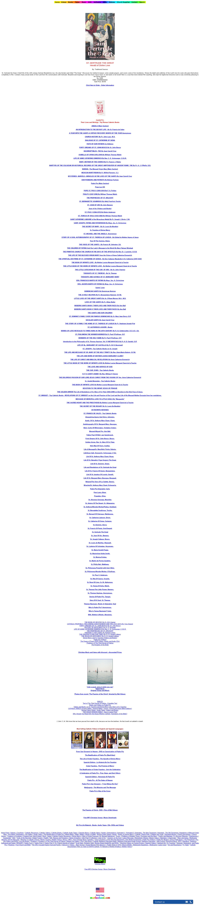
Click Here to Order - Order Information (100, 85)
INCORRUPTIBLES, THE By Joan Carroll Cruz (100, 151)
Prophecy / (35, 841)
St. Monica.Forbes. (100, 557)
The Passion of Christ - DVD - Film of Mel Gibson (100, 810)
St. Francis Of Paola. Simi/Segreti (100, 528)
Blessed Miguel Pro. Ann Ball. (100, 431)
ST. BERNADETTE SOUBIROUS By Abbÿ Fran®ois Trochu (100, 201)
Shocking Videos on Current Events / (132, 843)
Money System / (46, 840)
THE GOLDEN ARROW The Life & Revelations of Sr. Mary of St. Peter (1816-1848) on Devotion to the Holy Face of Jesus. (100, 392)
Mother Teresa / (57, 840)
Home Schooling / (75, 838)
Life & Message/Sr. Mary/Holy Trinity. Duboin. (100, 449)
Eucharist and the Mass (149, 836)
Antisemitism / (112, 833)
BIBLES (100, 701)
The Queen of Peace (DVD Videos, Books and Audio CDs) (100, 641)
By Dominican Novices (107, 291)
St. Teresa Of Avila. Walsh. (100, 586)
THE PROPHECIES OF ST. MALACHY (100, 198)
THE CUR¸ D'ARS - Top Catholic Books (100, 370)
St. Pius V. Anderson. (100, 575)
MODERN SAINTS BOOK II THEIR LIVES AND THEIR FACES (95, 309)
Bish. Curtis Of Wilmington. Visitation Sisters (100, 428)
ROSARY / (20, 843)
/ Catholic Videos (45, 833)
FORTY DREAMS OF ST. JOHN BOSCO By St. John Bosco (100, 147)
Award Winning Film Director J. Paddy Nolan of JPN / (104, 845)
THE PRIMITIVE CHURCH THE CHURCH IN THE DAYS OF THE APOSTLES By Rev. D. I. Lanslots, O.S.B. (100, 252)
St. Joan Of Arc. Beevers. (100, 535)
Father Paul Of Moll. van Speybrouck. (100, 435)
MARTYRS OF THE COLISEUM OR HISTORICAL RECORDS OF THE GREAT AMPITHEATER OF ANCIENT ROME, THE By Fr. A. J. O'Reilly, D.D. (100, 165)
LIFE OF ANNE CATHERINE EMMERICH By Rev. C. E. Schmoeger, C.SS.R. (100, 158)
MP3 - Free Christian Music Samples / (81, 840)
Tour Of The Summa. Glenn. (100, 241)
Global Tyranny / (38, 838)
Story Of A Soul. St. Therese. (100, 600)
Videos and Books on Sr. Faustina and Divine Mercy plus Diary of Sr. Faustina (100, 707)
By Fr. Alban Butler (108, 302)
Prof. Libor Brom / (87, 841)
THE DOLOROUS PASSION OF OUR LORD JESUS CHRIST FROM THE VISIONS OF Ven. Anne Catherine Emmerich (100, 377)
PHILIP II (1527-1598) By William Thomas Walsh (100, 194)
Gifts (13, 838)
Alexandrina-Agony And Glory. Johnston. (100, 417)
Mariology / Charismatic (168, 838)
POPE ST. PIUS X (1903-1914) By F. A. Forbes (100, 191)
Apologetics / (20, 834)
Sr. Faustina (171, 843)
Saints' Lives (100, 288)
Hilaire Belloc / (70, 834)
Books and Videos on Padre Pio (100, 705)
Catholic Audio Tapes (70, 833)
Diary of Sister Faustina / (91, 836)
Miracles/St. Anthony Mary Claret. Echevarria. (100, 485)
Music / (65, 840)
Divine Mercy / (77, 836)
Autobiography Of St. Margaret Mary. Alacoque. (100, 424)
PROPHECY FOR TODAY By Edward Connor (100, 633)
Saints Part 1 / (29, 843)
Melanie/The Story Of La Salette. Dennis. (100, 482)
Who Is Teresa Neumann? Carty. (100, 611)
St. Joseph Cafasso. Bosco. (100, 539)
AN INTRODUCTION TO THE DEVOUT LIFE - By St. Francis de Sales (100, 129)
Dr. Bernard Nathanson (107, 836)
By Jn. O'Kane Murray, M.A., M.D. (114, 298)
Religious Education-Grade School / (130, 841)
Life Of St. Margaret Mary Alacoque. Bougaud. (100, 478)
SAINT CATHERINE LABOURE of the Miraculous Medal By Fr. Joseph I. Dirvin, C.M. (100, 219)
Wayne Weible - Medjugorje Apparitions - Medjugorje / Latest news (144, 845)
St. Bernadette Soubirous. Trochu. (100, 510)
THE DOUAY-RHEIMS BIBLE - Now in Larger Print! (100, 712)
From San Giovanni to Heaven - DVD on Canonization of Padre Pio (100, 751)
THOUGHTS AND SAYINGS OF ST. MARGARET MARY (100, 277)
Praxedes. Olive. (100, 496)
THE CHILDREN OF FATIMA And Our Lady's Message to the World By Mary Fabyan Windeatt (100, 248)
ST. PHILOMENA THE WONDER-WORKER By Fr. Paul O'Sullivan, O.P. (100, 334)
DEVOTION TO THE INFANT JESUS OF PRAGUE (100, 388)
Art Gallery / (29, 834)
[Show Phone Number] (190, 901)
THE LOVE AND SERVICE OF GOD (100, 367)
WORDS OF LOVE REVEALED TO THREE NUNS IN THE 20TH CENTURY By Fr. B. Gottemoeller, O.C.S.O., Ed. (100, 331)
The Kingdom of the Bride (100, 645)
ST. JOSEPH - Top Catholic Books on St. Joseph (100, 349)
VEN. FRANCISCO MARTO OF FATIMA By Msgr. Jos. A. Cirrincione (100, 280)
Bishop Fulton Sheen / (104, 834)
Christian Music (100, 864)
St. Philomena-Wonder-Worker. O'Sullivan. (100, 571)
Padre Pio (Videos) (100, 639)
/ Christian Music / (84, 833)
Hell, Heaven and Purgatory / (59, 838)
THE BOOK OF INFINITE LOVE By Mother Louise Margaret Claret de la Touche (100, 385)
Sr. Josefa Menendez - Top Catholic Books (100, 381)
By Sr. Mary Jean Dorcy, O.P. (121, 316)
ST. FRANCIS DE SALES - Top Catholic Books (100, 413)
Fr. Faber (186, 845)
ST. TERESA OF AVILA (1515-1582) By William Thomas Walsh (100, 216)
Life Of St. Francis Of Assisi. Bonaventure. (100, 471)
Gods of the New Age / (24, 838)
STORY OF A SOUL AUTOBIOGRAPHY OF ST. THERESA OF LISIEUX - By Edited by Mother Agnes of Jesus (100, 237)
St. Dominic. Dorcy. (100, 525)
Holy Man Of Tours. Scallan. (100, 446)
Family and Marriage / (165, 836)
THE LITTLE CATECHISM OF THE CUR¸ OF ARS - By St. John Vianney (100, 270)
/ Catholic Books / (57, 833)
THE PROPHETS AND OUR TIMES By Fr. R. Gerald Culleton (100, 634)
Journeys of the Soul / (115, 838)
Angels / (104, 833)
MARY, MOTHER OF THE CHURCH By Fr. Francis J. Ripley (100, 162)
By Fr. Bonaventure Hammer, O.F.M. (109, 295)
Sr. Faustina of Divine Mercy (100, 230)
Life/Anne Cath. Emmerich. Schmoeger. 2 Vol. (100, 453)
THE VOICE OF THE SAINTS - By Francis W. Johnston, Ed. (100, 244)
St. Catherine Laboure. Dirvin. (100, 518)
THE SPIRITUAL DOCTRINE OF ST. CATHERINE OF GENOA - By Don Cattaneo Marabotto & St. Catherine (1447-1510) (100, 259)
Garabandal (7, 838)
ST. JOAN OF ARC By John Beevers (100, 205)
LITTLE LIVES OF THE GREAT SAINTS (88, 298)
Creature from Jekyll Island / (33, 836)
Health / (46, 838)
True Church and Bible (23, 845)
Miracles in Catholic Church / (30, 840)
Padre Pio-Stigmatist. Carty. (100, 489)
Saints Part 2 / (39, 843)
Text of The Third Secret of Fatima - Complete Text (100, 703)
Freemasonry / (194, 836)
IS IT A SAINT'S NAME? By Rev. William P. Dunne (100, 374)
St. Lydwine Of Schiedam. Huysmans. (100, 546)
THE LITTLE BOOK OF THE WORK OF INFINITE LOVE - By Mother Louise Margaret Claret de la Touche (100, 266)
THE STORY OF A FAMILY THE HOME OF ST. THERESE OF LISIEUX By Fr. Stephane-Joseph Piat (100, 323)
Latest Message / (129, 838)
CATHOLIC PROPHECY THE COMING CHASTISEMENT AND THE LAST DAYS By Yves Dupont (100, 624)
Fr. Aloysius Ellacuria (180, 836)
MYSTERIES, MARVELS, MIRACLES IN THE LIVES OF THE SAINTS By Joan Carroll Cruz (100, 176)
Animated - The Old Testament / (168, 833)
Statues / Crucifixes (17, 833)
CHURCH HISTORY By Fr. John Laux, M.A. (100, 137)
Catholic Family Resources (62, 836)
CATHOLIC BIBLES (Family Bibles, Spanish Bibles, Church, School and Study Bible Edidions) (100, 708)
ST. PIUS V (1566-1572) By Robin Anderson (100, 212)
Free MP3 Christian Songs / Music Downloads (100, 869)
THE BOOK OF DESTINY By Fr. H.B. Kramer (100, 622)
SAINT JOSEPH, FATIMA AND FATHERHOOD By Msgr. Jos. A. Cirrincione (100, 223)
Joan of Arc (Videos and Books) (100, 208)
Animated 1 (121, 833)
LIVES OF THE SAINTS (93, 302)
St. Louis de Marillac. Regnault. (100, 543)
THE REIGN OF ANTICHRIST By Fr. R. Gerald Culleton (100, 636)
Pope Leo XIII (100, 187)
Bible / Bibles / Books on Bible (85, 834)
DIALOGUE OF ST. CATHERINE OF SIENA (100, 140)
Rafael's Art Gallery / (74, 841)
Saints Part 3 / (49, 843)
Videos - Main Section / (78, 845)
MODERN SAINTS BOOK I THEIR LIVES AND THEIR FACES (95, 305)
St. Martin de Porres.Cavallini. (100, 561)
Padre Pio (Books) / (163, 840)
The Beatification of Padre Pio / (54, 834)
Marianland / (139, 838)
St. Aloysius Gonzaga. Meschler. (100, 500)
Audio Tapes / (39, 834)
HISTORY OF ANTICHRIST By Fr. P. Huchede (100, 627)
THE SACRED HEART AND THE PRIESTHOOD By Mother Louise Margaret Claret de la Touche (100, 403)
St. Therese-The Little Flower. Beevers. (100, 589)
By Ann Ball (121, 305)
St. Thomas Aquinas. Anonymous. (100, 593)
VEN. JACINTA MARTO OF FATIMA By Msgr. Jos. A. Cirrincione (100, 284)
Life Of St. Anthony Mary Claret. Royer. (100, 456)
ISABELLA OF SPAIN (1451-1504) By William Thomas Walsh (100, 155)
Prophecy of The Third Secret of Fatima (100, 643)
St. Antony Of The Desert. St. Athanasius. (100, 503)
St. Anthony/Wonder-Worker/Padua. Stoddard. (100, 507)
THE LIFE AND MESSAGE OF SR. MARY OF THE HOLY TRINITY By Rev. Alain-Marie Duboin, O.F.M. (100, 352)
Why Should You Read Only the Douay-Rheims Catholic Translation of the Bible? (100, 714)
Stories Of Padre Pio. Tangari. (100, 597)
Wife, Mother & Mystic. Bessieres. (100, 615)
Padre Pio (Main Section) (100, 183)
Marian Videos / (154, 838)
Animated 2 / (130, 833)
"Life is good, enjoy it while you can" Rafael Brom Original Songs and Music (100, 688)
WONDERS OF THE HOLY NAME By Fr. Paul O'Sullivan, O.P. (100, 338)
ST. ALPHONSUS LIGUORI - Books (100, 327)
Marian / (146, 838)
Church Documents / (184, 834)
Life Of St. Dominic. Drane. (100, 464)
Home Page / (5, 833)
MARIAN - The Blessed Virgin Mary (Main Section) (100, 169)
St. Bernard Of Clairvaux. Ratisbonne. (100, 514)
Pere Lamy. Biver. (100, 492)
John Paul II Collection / (90, 838)
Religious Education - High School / (154, 841)
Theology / (12, 845)
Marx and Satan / (184, 838)
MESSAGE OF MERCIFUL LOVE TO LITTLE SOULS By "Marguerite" (100, 399)
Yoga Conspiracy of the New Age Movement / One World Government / (119, 840)
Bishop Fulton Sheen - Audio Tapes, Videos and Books (100, 710)
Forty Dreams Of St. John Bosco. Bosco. (100, 438)
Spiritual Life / (162, 843)
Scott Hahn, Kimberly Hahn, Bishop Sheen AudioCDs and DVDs (97, 843)
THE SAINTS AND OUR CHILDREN (100, 313)
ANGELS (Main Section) (100, 126)
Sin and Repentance (175, 845)
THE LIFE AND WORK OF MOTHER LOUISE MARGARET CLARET (100, 356)
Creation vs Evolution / (15, 836)
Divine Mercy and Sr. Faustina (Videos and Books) (100, 638)
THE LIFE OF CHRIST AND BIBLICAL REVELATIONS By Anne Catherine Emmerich (100, 359)
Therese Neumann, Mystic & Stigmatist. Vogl (100, 604)
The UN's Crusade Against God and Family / (47, 845)
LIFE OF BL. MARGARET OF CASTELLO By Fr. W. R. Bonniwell (100, 345)
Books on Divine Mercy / (126, 834)
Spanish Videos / (151, 843)
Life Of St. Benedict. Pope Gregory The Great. (100, 460)
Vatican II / (66, 845)
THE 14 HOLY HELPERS (87, 295)
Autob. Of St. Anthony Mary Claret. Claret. (100, 420)
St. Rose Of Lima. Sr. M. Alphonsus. (100, 582)
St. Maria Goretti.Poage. (100, 550)
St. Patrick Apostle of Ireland (64, 843)
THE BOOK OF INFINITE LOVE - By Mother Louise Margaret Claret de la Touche (100, 262)
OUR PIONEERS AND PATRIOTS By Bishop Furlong (100, 180)
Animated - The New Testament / (146, 833)
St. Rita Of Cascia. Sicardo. (100, 579)
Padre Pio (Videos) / (150, 840)
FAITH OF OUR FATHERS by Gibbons (100, 144)
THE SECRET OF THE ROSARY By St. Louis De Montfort (100, 406)
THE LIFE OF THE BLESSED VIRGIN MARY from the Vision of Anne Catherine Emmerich (100, 255)
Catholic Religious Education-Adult (104, 841)
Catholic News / (95, 833)
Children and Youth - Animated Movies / (164, 834)
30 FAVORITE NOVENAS (100, 410)
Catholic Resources (31, 833)
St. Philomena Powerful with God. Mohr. (100, 568)
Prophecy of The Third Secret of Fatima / (53, 841)
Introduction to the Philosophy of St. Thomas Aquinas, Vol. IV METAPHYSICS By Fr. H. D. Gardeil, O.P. (100, 341)
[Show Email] (186, 901)
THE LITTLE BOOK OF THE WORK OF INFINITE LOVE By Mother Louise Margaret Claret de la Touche (100, 363)
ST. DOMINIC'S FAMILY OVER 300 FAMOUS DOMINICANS (90, 316)
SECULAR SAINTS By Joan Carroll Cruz (100, 320)
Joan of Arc (102, 838)
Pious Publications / (177, 840)
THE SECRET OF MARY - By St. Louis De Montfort (100, 226)
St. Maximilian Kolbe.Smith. (100, 553)
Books (114, 834)
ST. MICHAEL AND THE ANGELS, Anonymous (100, 234)
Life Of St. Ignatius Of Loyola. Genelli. (100, 474)
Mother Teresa (127, 847)
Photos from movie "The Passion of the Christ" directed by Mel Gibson (100, 694)
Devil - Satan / (48, 836)
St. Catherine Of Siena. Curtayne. (100, 521)
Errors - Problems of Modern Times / (128, 836)
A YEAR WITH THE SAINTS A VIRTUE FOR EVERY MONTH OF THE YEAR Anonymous (100, 133)
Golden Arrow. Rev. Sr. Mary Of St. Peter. (100, 442)
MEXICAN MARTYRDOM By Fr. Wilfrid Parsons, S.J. (100, 173)
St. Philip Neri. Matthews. (100, 564)
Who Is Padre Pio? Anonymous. (100, 607)
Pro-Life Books (24, 841)
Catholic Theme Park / (143, 834)
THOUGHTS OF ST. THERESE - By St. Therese (100, 273)
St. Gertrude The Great (100, 532)
